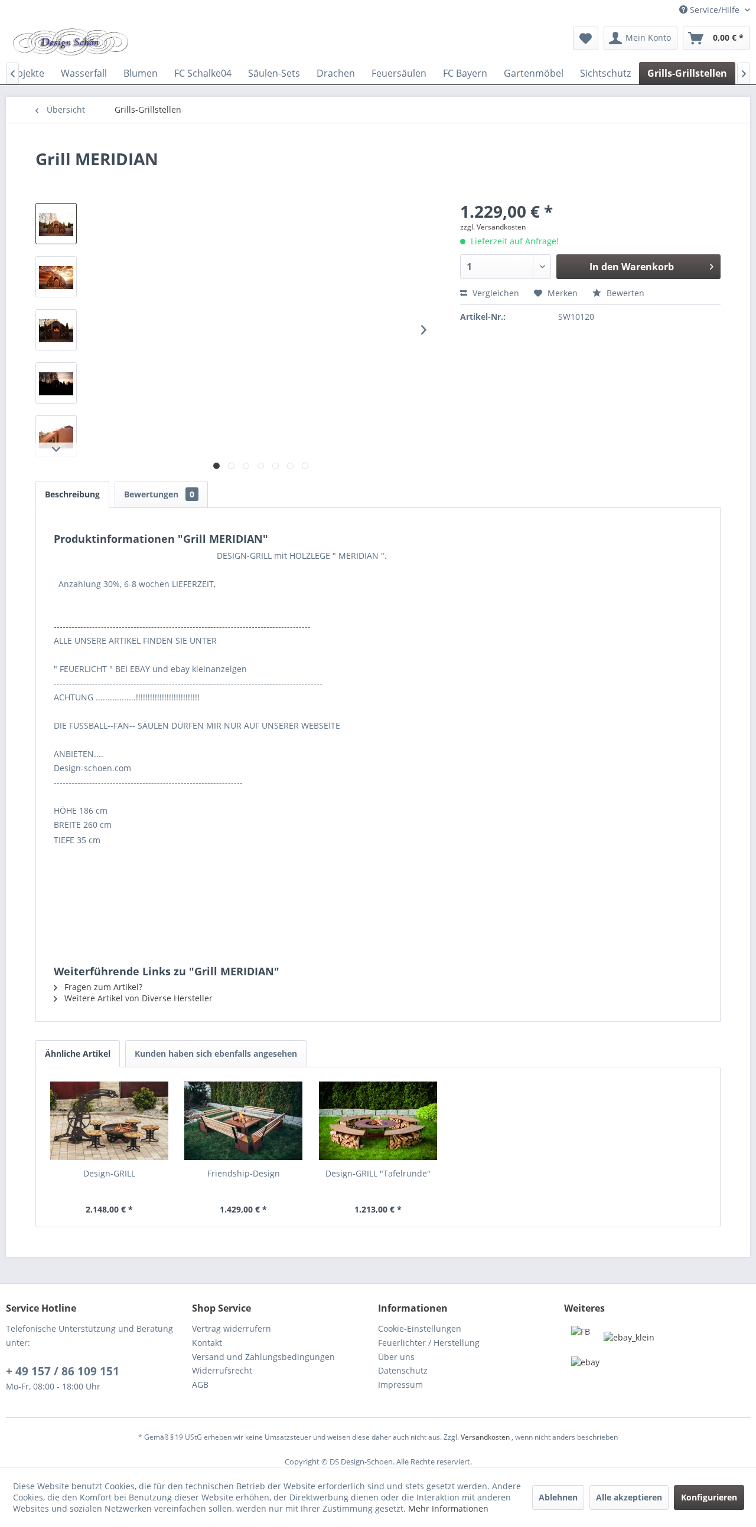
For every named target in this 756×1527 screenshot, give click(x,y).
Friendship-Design (243, 1173)
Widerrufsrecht (222, 1370)
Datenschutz (403, 1370)
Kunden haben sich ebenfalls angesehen (216, 1053)
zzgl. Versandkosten (493, 227)
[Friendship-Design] (244, 1120)
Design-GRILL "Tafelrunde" (378, 1173)
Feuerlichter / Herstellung (429, 1342)
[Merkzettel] (585, 38)
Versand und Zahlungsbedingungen (263, 1356)
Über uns (396, 1356)
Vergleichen (494, 293)
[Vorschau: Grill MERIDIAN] (56, 223)
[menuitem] (585, 38)
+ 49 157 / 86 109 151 (62, 1371)
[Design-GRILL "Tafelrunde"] (378, 1120)
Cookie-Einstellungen (419, 1328)
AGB (200, 1384)
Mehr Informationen (448, 1508)
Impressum (400, 1384)
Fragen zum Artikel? (102, 986)
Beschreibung (72, 494)
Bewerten (624, 293)
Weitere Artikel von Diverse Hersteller (137, 998)
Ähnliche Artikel (77, 1053)
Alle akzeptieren (629, 1497)
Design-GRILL (109, 1173)
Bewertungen (159, 494)
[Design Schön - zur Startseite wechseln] (70, 41)
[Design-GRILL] (109, 1120)
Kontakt (207, 1342)
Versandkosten (485, 1437)
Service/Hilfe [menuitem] (714, 9)
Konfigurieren (709, 1497)
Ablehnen (558, 1497)
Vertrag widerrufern (231, 1328)
